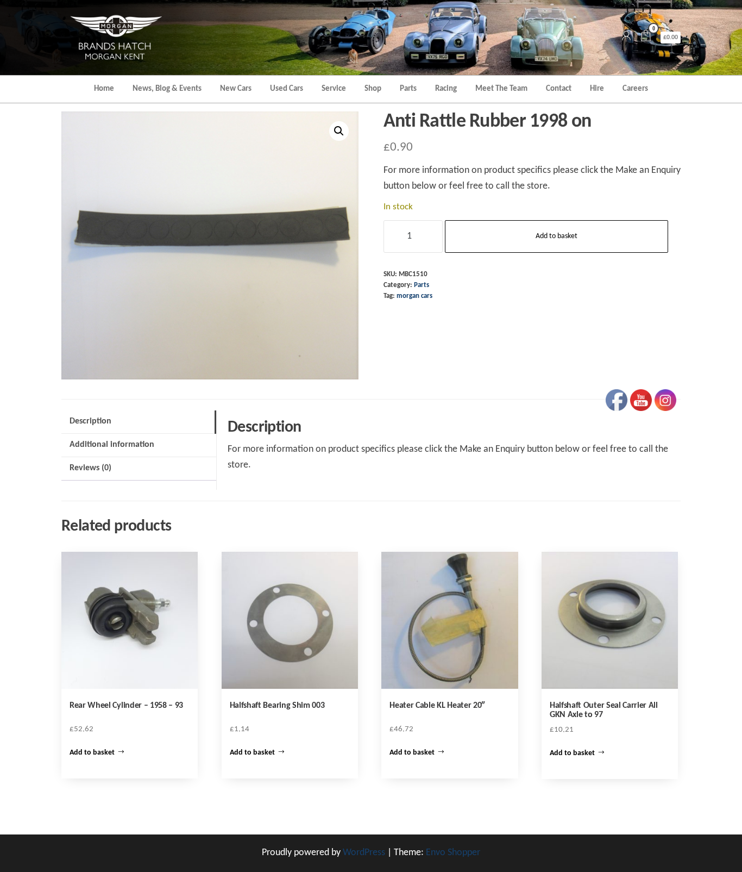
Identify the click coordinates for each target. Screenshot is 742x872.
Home (104, 89)
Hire (597, 89)
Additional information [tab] (112, 444)
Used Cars (286, 89)
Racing (446, 89)
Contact (558, 89)
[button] (339, 131)
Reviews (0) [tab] (90, 468)
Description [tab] (90, 421)
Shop (372, 89)
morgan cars (414, 296)
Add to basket (556, 236)
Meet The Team (501, 89)
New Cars (235, 89)
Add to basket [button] (92, 753)
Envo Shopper (453, 853)
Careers (635, 89)
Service (334, 89)
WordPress (364, 853)
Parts (408, 89)
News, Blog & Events (167, 89)
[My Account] (626, 37)
